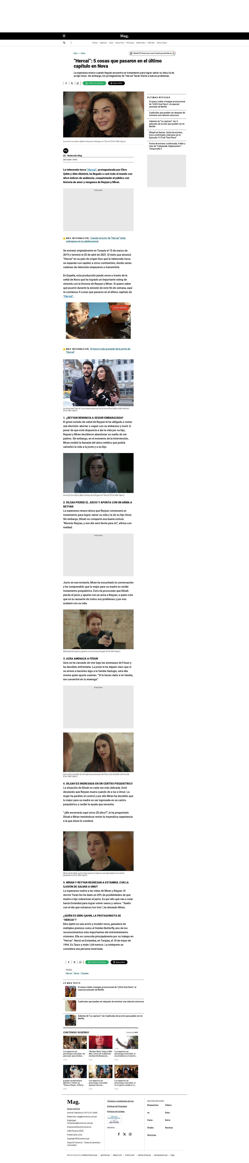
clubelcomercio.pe (90, 1155)
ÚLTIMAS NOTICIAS (158, 97)
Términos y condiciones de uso (120, 1101)
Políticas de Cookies (116, 1112)
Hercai (69, 973)
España (84, 973)
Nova (76, 973)
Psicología (130, 43)
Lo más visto (72, 983)
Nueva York (120, 43)
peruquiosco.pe (160, 1155)
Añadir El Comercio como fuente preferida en (152, 53)
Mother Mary (140, 43)
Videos (168, 1105)
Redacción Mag (74, 155)
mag (172, 1155)
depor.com (117, 1155)
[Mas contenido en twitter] (124, 1134)
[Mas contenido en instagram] (130, 1134)
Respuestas (152, 1105)
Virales (150, 1127)
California (103, 43)
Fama (150, 1120)
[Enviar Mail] (64, 156)
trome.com (130, 1155)
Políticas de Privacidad (117, 1106)
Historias (151, 1135)
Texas (111, 43)
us (148, 1112)
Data (167, 1112)
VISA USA (151, 43)
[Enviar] (64, 43)
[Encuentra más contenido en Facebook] (66, 83)
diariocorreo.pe (144, 1155)
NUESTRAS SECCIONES (155, 1101)
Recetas (169, 1127)
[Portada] (73, 1106)
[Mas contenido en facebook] (119, 1134)
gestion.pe (105, 1155)
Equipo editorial (73, 1109)
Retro (167, 1120)
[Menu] (65, 36)
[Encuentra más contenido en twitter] (72, 83)
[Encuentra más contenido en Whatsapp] (78, 83)
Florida (94, 43)
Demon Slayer (162, 43)
